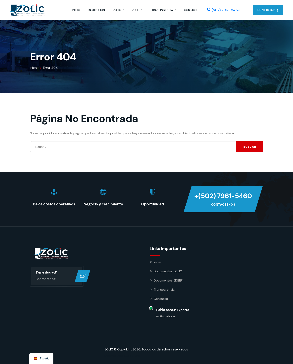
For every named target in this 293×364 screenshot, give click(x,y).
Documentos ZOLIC (168, 271)
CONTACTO (191, 10)
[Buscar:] (133, 146)
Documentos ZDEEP (168, 280)
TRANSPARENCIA (162, 10)
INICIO (76, 10)
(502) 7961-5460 (225, 10)
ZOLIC (117, 10)
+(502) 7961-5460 (223, 195)
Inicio (157, 262)
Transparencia (164, 289)
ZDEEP (136, 10)
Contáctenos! (45, 279)
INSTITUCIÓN (96, 10)
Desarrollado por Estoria (122, 356)
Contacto (161, 299)
